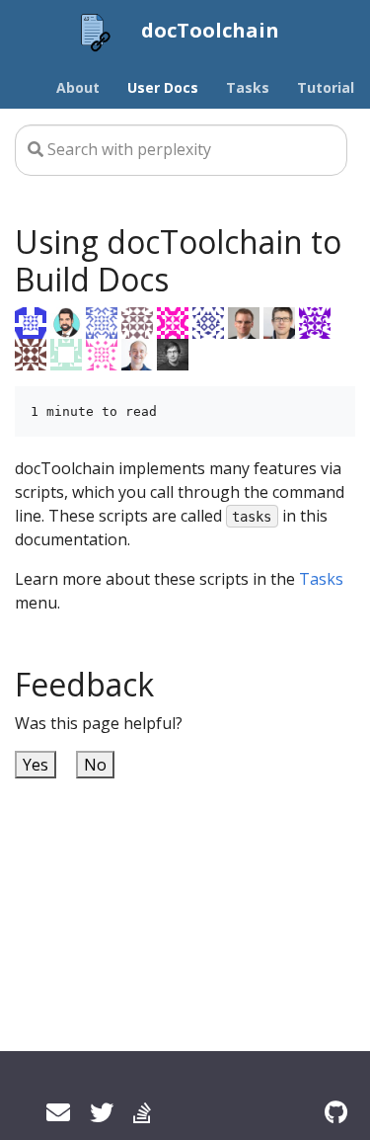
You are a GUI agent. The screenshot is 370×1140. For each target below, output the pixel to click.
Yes (35, 764)
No (95, 764)
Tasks (321, 579)
